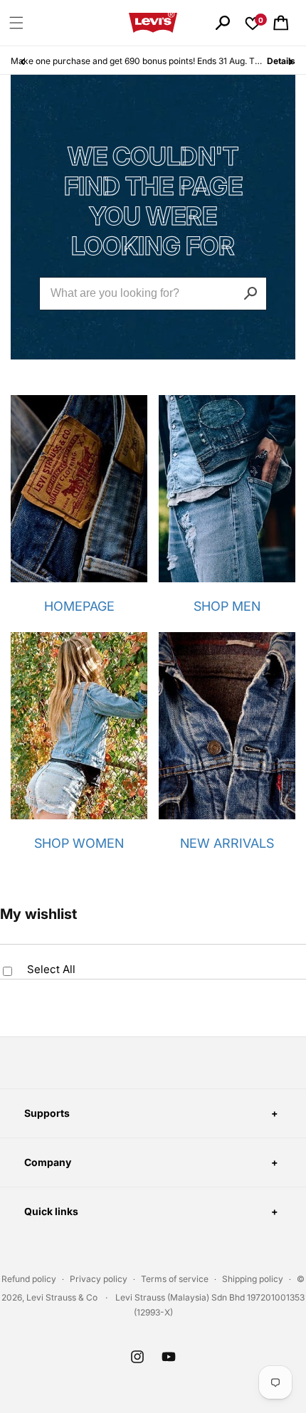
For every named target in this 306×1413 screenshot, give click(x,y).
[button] (16, 23)
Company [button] (47, 1162)
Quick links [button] (51, 1211)
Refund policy (28, 1278)
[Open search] (223, 23)
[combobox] (153, 294)
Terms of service (175, 1278)
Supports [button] (47, 1113)
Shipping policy (252, 1278)
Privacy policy (98, 1278)
